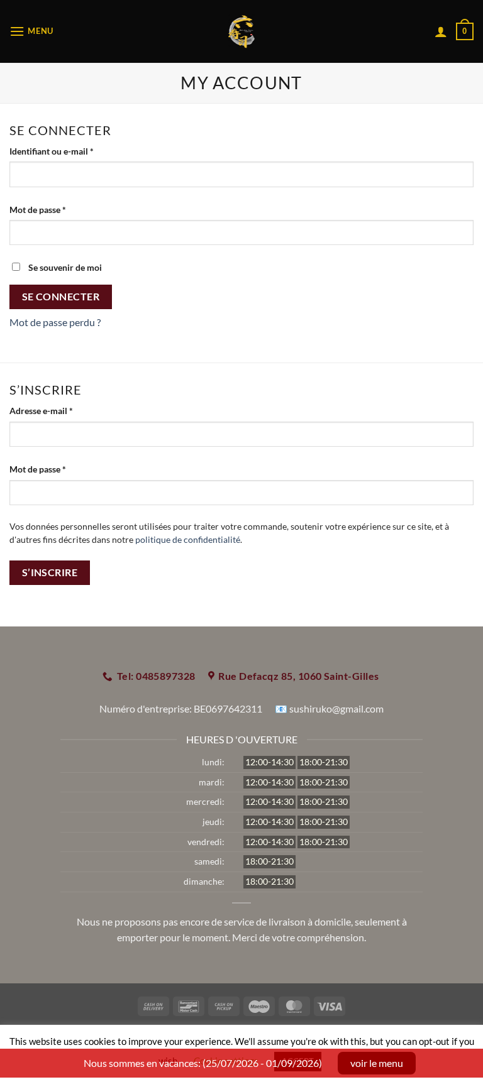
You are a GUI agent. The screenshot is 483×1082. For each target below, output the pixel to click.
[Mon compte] (441, 31)
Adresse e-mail (63, 410)
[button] (31, 31)
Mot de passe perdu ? (55, 322)
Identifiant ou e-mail (73, 150)
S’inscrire (50, 572)
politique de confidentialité (187, 540)
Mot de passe (59, 209)
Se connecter (61, 296)
